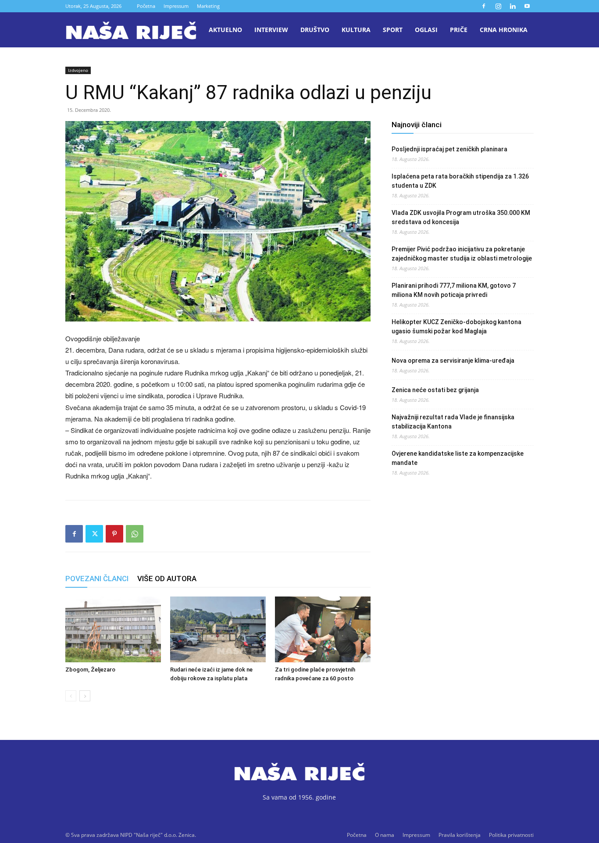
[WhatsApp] (134, 534)
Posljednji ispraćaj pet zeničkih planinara (449, 149)
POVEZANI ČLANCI (96, 578)
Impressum (176, 6)
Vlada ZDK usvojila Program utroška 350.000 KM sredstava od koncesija (461, 217)
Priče (458, 29)
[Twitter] (94, 534)
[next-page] (84, 695)
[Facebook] (483, 6)
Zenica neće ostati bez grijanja (435, 389)
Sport (393, 29)
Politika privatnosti (511, 835)
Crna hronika (504, 29)
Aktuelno (225, 29)
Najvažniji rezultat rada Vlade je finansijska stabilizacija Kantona (453, 422)
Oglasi (426, 29)
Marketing (208, 6)
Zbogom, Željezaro (90, 669)
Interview (271, 29)
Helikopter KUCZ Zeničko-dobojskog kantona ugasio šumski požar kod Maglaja (456, 326)
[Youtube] (527, 6)
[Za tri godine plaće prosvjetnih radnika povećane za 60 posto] (323, 629)
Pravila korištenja (460, 835)
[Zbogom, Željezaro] (113, 629)
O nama (384, 835)
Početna (146, 6)
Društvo (314, 29)
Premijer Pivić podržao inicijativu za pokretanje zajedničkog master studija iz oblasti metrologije (462, 254)
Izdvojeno (78, 70)
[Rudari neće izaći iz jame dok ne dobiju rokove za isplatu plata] (218, 629)
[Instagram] (498, 6)
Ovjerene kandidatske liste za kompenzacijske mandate (458, 458)
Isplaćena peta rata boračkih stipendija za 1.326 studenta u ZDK (460, 181)
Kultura (356, 29)
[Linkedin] (512, 6)
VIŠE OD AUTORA (166, 578)
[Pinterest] (114, 534)
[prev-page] (70, 695)
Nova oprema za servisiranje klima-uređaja (453, 360)
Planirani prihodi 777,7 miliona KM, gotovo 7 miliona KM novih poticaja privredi (454, 290)
